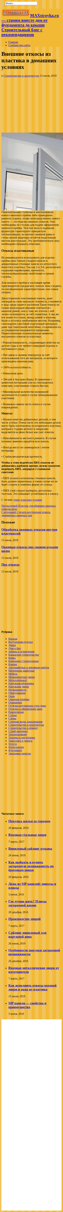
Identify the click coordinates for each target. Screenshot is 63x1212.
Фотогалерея (16, 747)
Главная (13, 42)
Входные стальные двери (27, 835)
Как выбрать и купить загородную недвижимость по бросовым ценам (31, 866)
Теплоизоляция (17, 734)
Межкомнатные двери (21, 677)
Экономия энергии (19, 753)
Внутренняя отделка (20, 641)
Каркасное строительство (23, 654)
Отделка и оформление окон (25, 708)
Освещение (15, 702)
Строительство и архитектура (21, 75)
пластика (26, 499)
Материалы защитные (21, 670)
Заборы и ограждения (21, 651)
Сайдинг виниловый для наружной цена (27, 934)
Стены (12, 718)
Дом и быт (14, 648)
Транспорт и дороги (20, 740)
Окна (11, 696)
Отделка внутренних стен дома (27, 705)
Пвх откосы (10, 564)
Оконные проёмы (18, 699)
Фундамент (15, 750)
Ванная (12, 638)
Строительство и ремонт (23, 728)
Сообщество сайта (19, 45)
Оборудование (17, 692)
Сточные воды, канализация (25, 721)
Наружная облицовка (21, 683)
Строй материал (18, 731)
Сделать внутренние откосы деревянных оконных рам (25, 514)
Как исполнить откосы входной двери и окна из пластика (32, 987)
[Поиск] (2, 4)
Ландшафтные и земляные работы (28, 667)
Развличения (16, 712)
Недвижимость (17, 689)
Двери (12, 645)
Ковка (12, 657)
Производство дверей (24, 919)
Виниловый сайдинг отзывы (30, 848)
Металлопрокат (17, 680)
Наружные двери (18, 686)
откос (17, 499)
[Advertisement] (31, 105)
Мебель (12, 673)
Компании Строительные (23, 661)
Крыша (12, 664)
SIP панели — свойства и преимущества (27, 1005)
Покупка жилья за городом (29, 821)
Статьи (12, 715)
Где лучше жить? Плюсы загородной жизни (27, 903)
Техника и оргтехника (21, 737)
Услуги (12, 743)
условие (37, 499)
